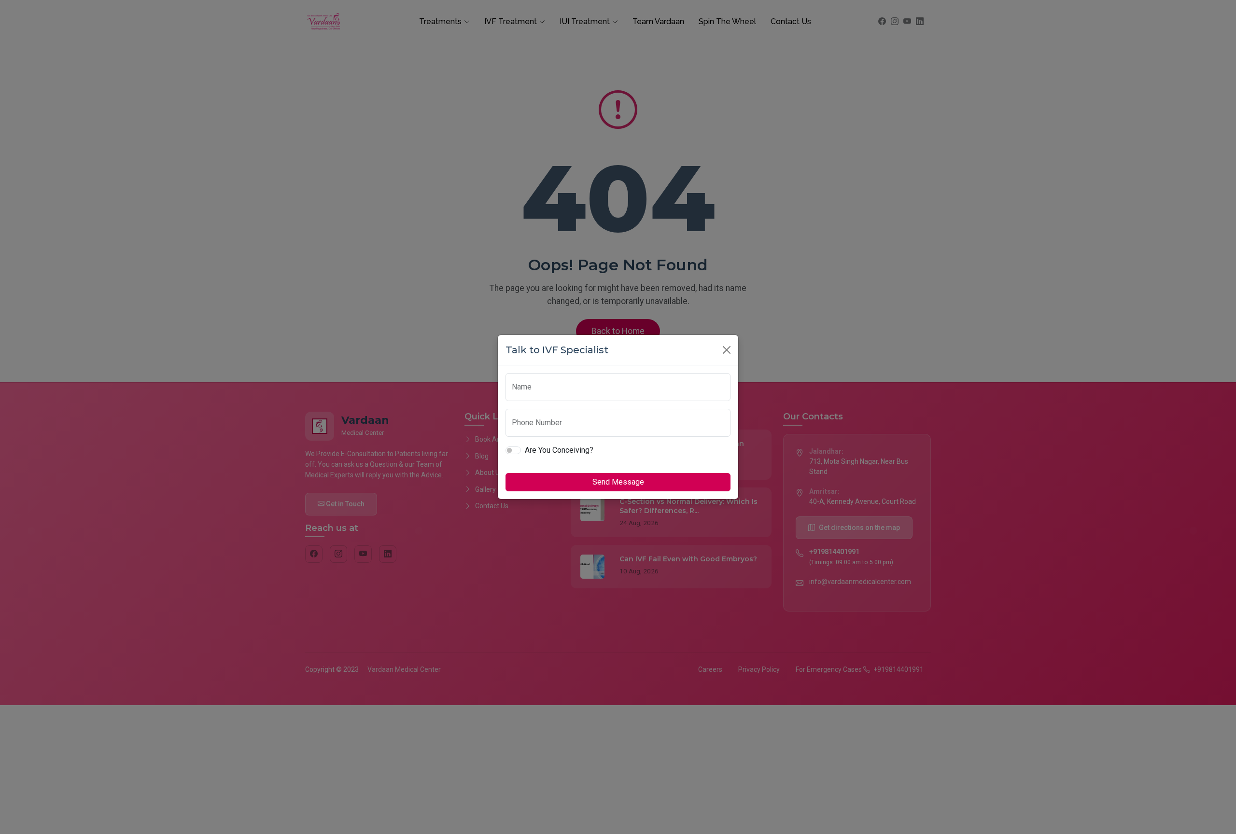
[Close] (726, 350)
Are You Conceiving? (559, 450)
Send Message (618, 481)
